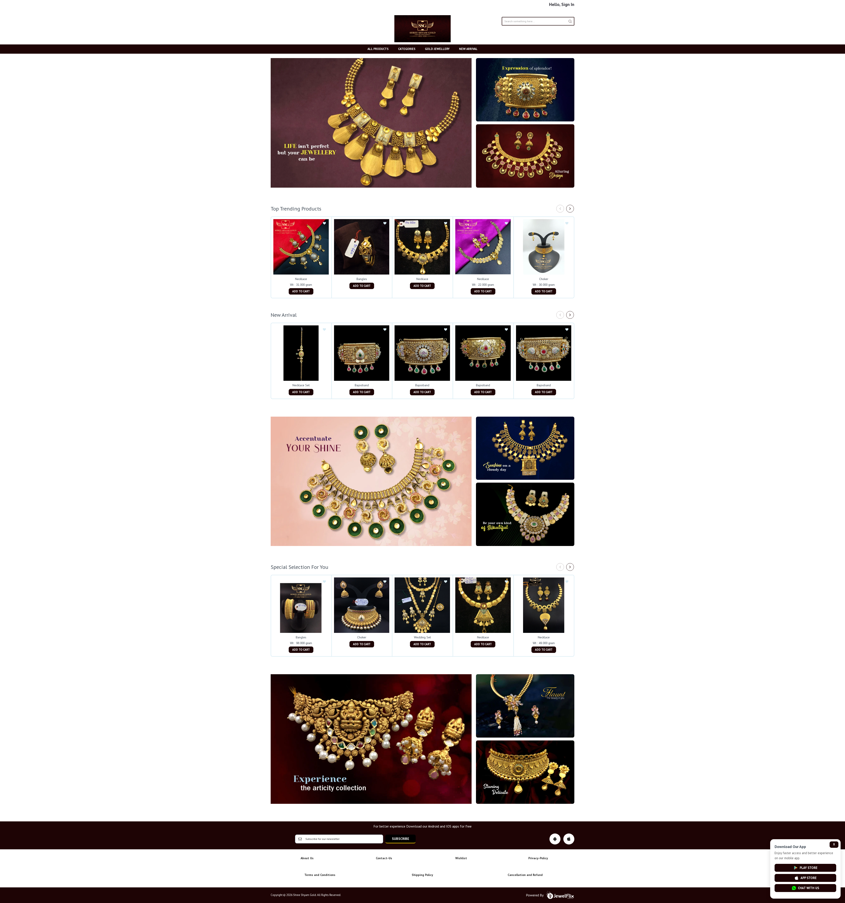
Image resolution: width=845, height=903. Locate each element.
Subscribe (400, 838)
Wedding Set (422, 637)
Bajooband (362, 385)
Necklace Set (301, 385)
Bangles (361, 279)
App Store (809, 878)
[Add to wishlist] (324, 223)
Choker (543, 279)
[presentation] (560, 208)
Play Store (808, 868)
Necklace (301, 279)
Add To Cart (301, 291)
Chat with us (808, 888)
